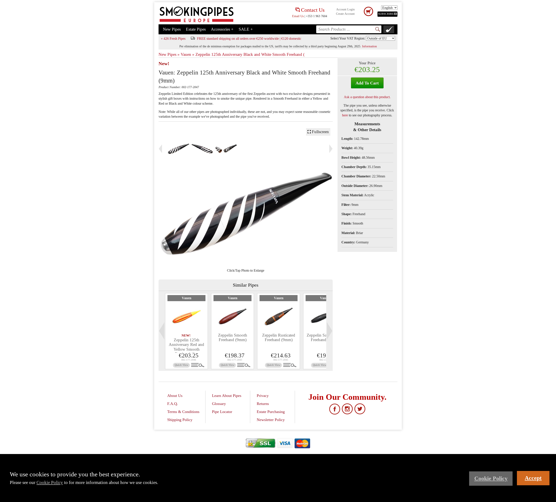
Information (369, 46)
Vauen (186, 298)
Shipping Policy (179, 420)
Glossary (219, 403)
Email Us (298, 16)
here (345, 115)
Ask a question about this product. (367, 97)
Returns (263, 403)
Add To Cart (367, 83)
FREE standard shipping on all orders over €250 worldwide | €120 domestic (249, 38)
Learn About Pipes (226, 395)
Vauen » (187, 54)
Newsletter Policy (271, 420)
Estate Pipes (196, 29)
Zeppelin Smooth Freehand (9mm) (232, 337)
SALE (246, 29)
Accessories (222, 29)
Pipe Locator (222, 412)
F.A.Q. (172, 403)
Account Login (345, 9)
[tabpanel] (186, 331)
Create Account (345, 13)
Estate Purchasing (271, 412)
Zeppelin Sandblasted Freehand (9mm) (325, 337)
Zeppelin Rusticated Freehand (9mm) (278, 337)
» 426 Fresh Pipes (173, 38)
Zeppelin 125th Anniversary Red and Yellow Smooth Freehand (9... (186, 347)
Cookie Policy (49, 482)
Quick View (181, 365)
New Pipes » (169, 54)
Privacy (263, 395)
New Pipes (172, 29)
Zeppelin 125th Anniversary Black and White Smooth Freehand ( (249, 54)
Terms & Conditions (183, 412)
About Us (174, 395)
